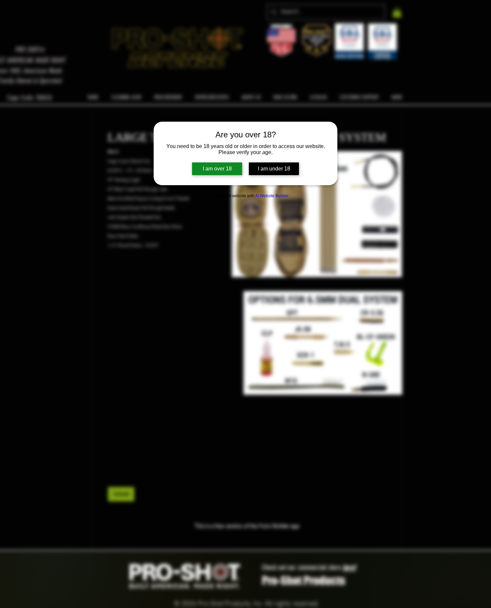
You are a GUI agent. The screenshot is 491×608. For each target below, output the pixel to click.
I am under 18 (274, 168)
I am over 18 (217, 168)
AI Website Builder (272, 196)
